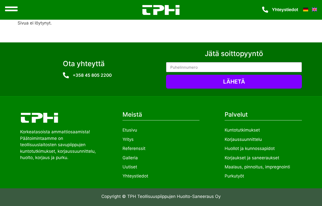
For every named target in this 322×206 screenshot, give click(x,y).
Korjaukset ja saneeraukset (252, 157)
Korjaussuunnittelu (243, 139)
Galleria (130, 157)
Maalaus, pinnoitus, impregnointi (257, 166)
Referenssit (134, 148)
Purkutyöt (234, 175)
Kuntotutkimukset (242, 130)
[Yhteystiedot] (265, 10)
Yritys (128, 139)
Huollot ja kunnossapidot (250, 148)
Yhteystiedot (285, 9)
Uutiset (130, 166)
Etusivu (130, 130)
